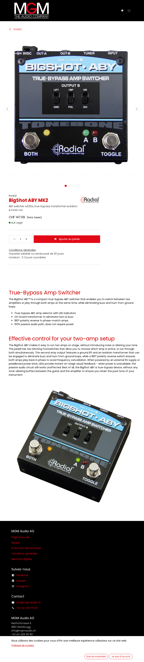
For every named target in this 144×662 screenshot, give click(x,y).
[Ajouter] (27, 239)
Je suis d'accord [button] (121, 656)
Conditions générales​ (24, 553)
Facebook (22, 575)
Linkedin (21, 580)
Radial (17, 29)
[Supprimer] (13, 239)
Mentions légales (21, 559)
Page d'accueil (20, 537)
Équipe (15, 542)
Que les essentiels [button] (96, 656)
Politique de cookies (23, 645)
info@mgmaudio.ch (28, 602)
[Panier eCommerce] (122, 10)
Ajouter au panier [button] (69, 239)
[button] (7, 109)
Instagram (22, 586)
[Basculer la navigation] (129, 10)
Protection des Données (26, 548)
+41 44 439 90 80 (27, 608)
